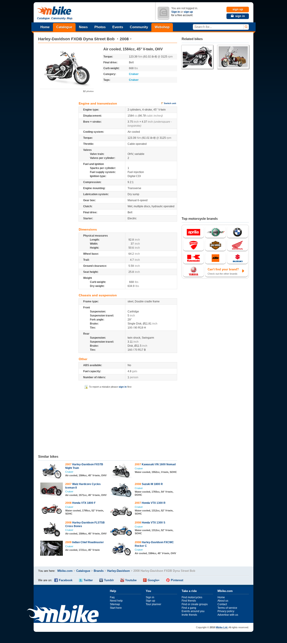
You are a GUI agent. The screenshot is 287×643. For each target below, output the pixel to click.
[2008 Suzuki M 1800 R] (121, 491)
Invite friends (189, 614)
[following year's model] (131, 39)
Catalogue (64, 27)
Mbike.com (65, 571)
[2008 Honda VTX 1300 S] (121, 530)
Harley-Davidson (54, 39)
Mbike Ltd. (222, 627)
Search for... (203, 27)
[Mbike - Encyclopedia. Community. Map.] (63, 614)
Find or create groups (195, 604)
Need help (116, 600)
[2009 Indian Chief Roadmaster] (51, 549)
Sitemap (115, 604)
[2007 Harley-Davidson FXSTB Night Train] (51, 472)
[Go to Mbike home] (55, 11)
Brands (99, 571)
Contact (222, 604)
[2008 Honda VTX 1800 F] (51, 509)
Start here (116, 607)
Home (45, 27)
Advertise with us (227, 614)
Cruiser (134, 74)
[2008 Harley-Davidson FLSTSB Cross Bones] (51, 530)
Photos (100, 27)
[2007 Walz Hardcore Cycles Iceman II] (51, 491)
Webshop (162, 27)
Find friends (189, 600)
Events (117, 27)
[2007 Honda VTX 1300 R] (121, 510)
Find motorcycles (192, 597)
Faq (112, 597)
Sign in (175, 11)
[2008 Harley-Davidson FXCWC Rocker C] (121, 549)
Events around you (193, 611)
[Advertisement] (107, 420)
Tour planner (153, 604)
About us (222, 600)
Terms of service (227, 607)
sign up (188, 11)
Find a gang (189, 607)
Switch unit (170, 103)
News (83, 27)
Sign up (150, 600)
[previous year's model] (118, 39)
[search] (246, 27)
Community (139, 27)
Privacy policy (225, 611)
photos (88, 91)
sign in (123, 386)
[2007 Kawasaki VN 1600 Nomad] (121, 471)
